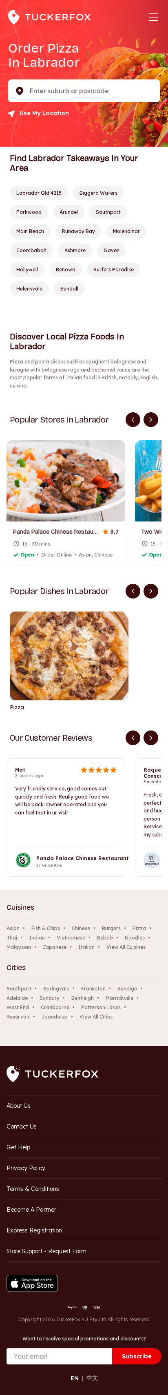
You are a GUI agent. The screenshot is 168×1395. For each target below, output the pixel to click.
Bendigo (127, 989)
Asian (13, 928)
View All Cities (96, 1017)
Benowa (65, 269)
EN (75, 1378)
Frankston (93, 989)
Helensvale (29, 289)
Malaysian (19, 947)
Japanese (54, 947)
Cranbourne (55, 1007)
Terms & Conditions (33, 1189)
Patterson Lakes (101, 1007)
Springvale (56, 989)
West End (18, 1007)
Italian (86, 947)
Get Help (18, 1147)
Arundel (69, 212)
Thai (12, 938)
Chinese (81, 928)
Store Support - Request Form (46, 1251)
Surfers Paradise (113, 269)
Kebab (105, 938)
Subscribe (137, 1356)
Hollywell (27, 269)
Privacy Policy (26, 1168)
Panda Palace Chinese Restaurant (82, 858)
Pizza (139, 928)
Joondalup (55, 1017)
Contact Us (22, 1126)
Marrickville (119, 998)
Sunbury (50, 998)
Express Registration (34, 1230)
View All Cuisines (126, 947)
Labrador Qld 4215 (39, 193)
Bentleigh (82, 998)
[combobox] (30, 91)
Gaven (111, 250)
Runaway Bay (78, 231)
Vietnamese (71, 938)
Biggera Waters (98, 193)
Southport (108, 212)
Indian (37, 938)
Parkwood (29, 212)
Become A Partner (31, 1209)
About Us (19, 1105)
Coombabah (31, 250)
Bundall (69, 289)
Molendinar (126, 231)
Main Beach (30, 231)
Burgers (111, 928)
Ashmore (75, 250)
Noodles (135, 938)
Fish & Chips (45, 928)
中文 (92, 1378)
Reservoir (18, 1017)
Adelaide (17, 998)
